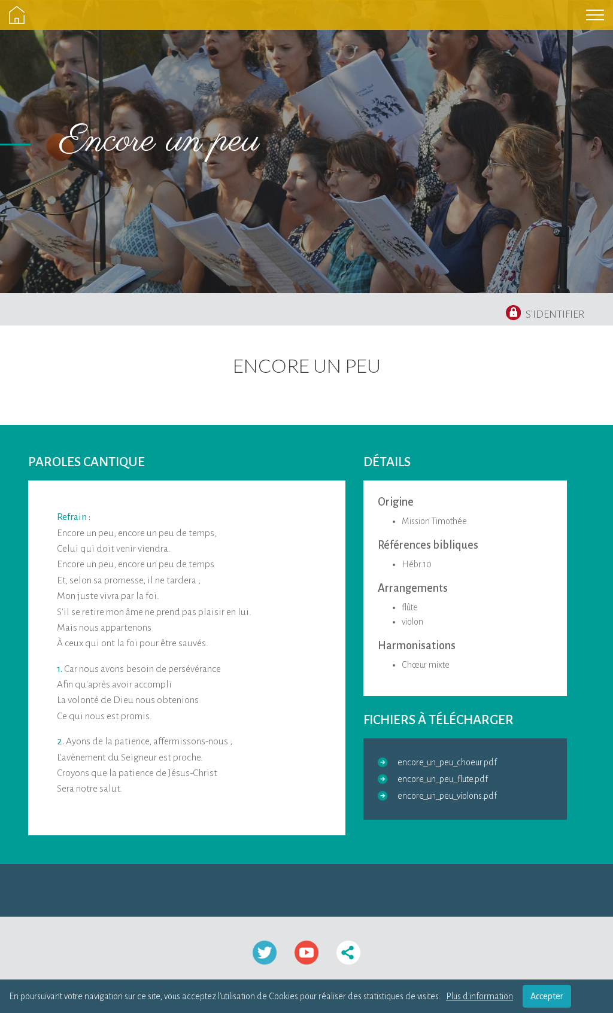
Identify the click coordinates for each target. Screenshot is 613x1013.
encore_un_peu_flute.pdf (442, 779)
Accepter (546, 996)
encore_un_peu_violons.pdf (447, 796)
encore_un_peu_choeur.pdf (447, 762)
